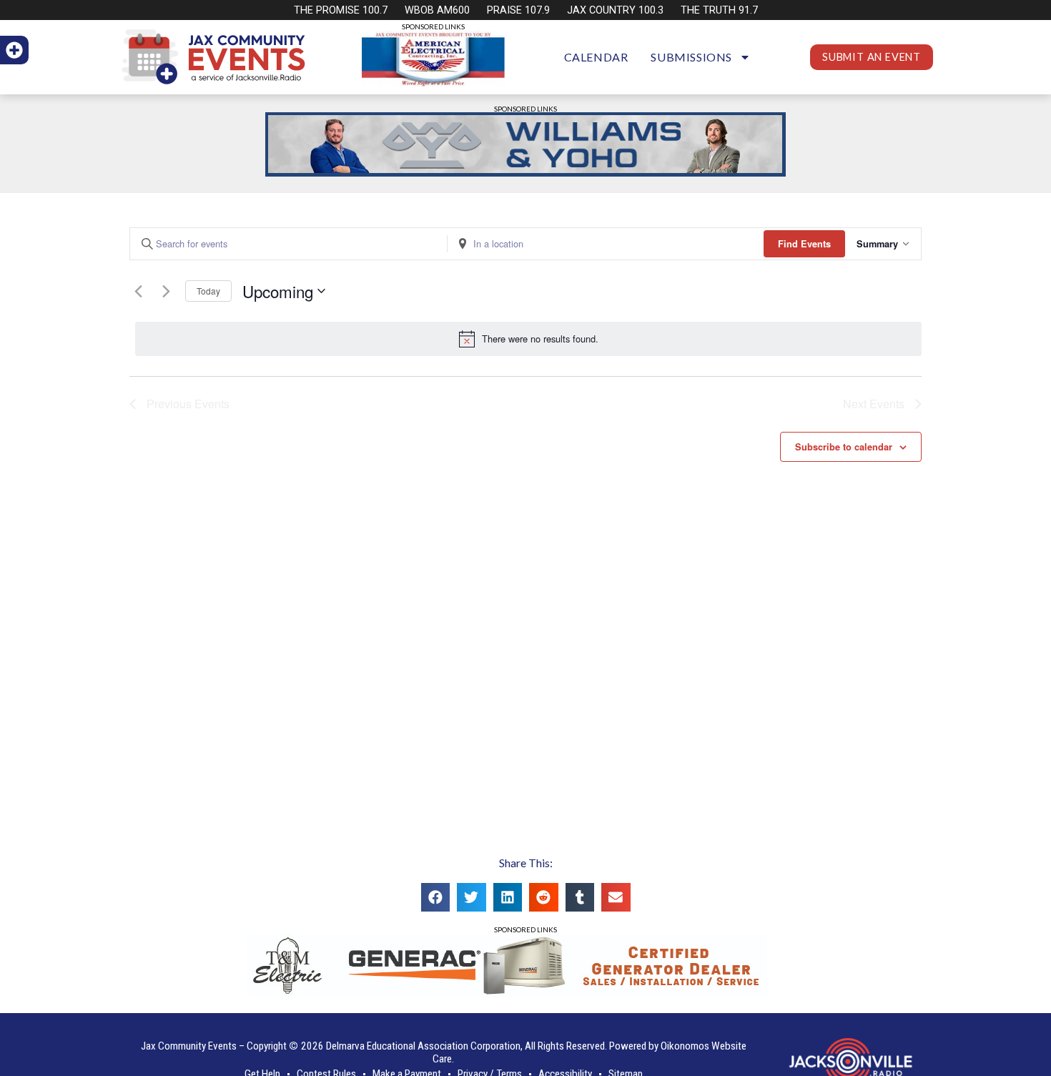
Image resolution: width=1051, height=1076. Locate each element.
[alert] (528, 339)
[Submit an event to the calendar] (14, 50)
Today (208, 291)
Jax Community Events (189, 1046)
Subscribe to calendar (843, 446)
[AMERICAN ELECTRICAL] (433, 82)
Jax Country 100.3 (615, 10)
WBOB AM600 (437, 10)
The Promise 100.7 (341, 10)
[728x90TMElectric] (507, 993)
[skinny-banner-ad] (525, 172)
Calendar (596, 57)
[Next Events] (165, 291)
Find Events (804, 243)
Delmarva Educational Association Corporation (423, 1046)
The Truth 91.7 (719, 10)
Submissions (691, 57)
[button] (435, 897)
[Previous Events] (138, 291)
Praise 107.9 (518, 10)
